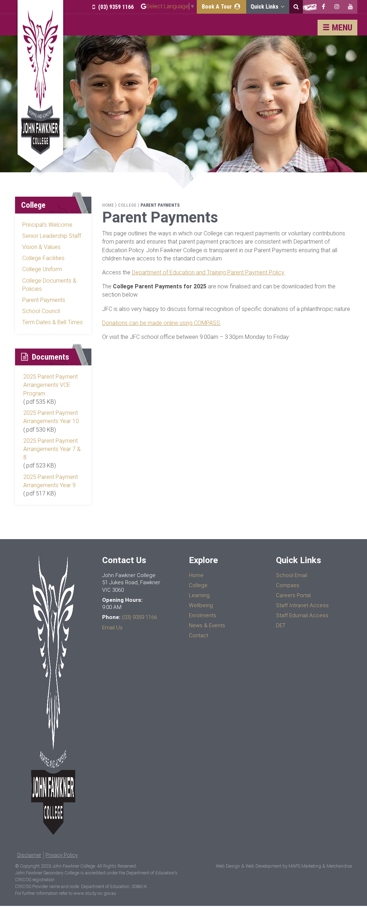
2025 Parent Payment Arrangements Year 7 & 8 (52, 449)
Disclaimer (29, 855)
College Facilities (43, 258)
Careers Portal (293, 595)
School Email (291, 575)
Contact (198, 635)
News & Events (207, 625)
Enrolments (202, 615)
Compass (287, 585)
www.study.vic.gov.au (94, 893)
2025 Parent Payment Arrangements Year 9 (50, 481)
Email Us (112, 627)
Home (108, 205)
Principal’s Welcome (47, 224)
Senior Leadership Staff (51, 235)
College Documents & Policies (49, 284)
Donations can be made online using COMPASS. (161, 323)
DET (281, 625)
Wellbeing (201, 605)
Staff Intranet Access (302, 605)
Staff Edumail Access (302, 615)
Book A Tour (217, 6)
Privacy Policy (62, 855)
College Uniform (42, 269)
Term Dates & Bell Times (52, 322)
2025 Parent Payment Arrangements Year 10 (51, 416)
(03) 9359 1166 (115, 7)
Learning (199, 595)
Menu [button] (341, 28)
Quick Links (265, 6)
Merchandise (339, 866)
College (127, 205)
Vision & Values (41, 247)
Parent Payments (43, 300)
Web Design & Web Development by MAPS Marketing (268, 866)
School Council (41, 311)
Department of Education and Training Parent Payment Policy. (208, 272)
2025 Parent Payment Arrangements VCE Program (50, 385)
